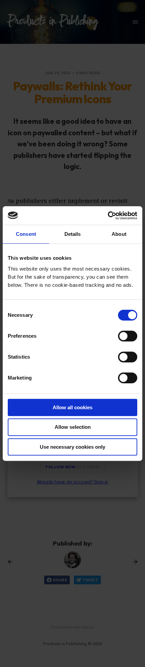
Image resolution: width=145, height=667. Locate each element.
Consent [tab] (26, 234)
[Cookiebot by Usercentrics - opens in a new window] (107, 215)
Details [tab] (72, 234)
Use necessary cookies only (72, 447)
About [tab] (119, 234)
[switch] (127, 336)
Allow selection (73, 427)
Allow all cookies (72, 407)
